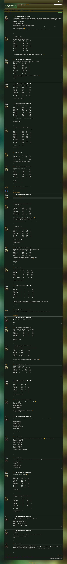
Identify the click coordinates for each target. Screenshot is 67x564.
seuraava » (61, 11)
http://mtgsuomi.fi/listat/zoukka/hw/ (16, 192)
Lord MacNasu (8, 309)
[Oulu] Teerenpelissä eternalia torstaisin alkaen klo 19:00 (22, 16)
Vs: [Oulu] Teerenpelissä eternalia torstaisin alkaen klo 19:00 (23, 59)
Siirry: (50, 558)
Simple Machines (36, 562)
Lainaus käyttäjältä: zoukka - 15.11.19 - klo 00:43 (18, 196)
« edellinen (58, 11)
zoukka (7, 186)
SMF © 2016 (33, 562)
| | (6, 18)
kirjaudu (24, 4)
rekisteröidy (27, 4)
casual (6, 16)
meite (6, 59)
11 (8, 12)
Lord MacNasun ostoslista (15, 315)
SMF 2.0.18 (30, 562)
